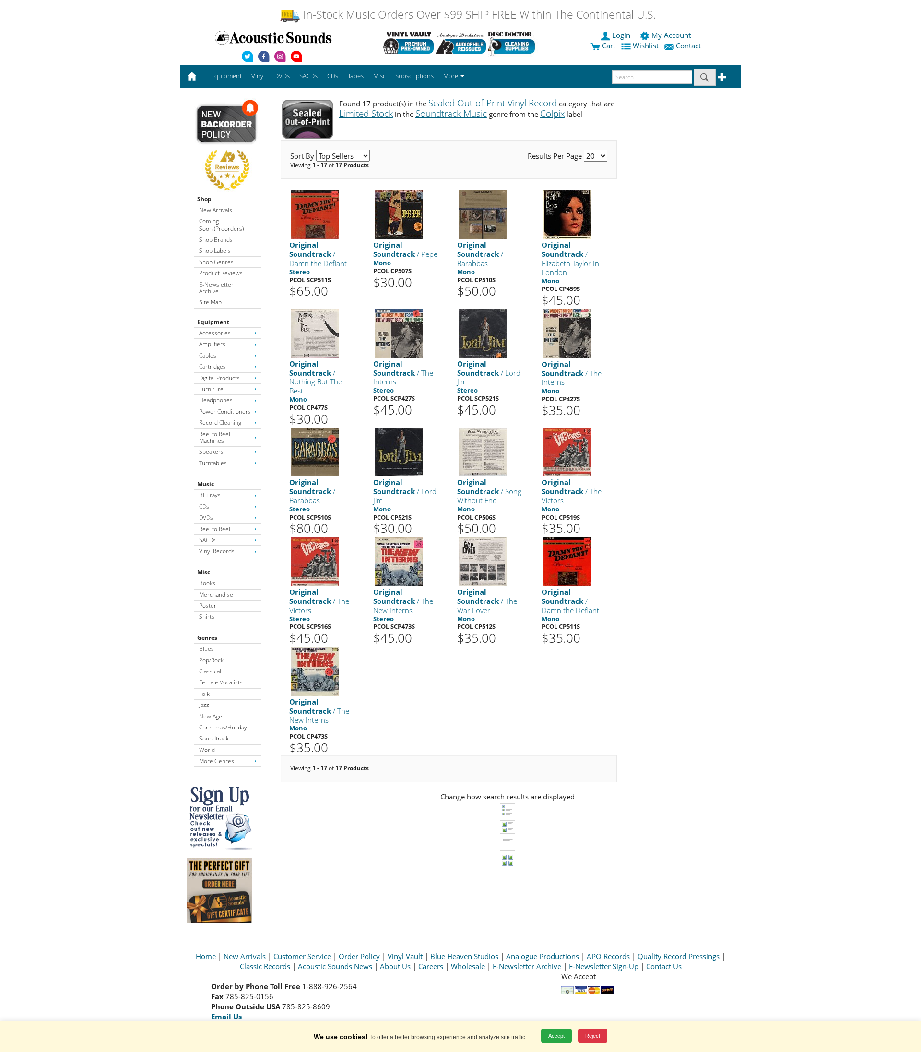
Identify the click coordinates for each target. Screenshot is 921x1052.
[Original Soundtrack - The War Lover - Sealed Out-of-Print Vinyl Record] (483, 561)
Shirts (206, 617)
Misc (203, 572)
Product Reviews (221, 273)
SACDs (207, 540)
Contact (688, 45)
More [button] (451, 75)
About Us (395, 966)
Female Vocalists (221, 682)
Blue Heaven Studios (464, 956)
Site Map (210, 302)
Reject (592, 1036)
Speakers (211, 452)
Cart (607, 45)
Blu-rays (210, 495)
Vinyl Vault (405, 956)
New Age (210, 716)
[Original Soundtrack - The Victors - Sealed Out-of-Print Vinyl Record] (567, 452)
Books (207, 583)
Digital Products (219, 378)
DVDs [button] (282, 75)
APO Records (608, 956)
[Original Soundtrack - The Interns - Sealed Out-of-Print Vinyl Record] (399, 333)
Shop (204, 199)
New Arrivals (215, 210)
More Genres (216, 761)
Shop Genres (216, 262)
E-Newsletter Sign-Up (603, 966)
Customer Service (302, 956)
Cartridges (212, 366)
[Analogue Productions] (461, 42)
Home (206, 956)
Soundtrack (214, 738)
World (207, 750)
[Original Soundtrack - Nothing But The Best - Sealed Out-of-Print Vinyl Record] (315, 333)
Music (205, 484)
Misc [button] (379, 75)
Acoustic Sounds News (335, 966)
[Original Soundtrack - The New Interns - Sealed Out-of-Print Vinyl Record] (399, 561)
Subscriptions (414, 75)
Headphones (216, 400)
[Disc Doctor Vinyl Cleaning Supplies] (513, 42)
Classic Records (265, 966)
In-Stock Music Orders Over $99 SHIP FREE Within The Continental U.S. (478, 14)
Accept (556, 1036)
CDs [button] (332, 75)
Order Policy (359, 956)
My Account (671, 35)
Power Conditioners (225, 411)
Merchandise (216, 594)
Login (621, 35)
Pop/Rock (211, 660)
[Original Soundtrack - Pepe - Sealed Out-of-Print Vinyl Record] (399, 214)
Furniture (211, 389)
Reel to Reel (214, 529)
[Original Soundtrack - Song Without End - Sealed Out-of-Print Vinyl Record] (483, 452)
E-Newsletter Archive (216, 287)
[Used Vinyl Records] (408, 42)
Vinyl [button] (258, 75)
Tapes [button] (356, 75)
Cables (207, 355)
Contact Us (664, 966)
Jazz (204, 705)
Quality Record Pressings (679, 956)
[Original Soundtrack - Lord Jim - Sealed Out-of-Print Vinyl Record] (483, 333)
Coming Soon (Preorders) (221, 224)
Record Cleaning (220, 422)
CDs (204, 506)
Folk (204, 694)
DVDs (206, 517)
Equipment (213, 322)
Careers (430, 966)
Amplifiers (212, 344)
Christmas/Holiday (223, 727)
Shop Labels (215, 250)
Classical (210, 671)
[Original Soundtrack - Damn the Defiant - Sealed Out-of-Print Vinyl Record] (315, 214)
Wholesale (468, 966)
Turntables (213, 463)
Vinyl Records (217, 551)
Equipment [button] (226, 75)
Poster (207, 605)
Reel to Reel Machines (214, 437)
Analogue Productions (542, 956)
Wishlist (646, 45)
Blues (206, 649)
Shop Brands (216, 239)
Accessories (215, 333)
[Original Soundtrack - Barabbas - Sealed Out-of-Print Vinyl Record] (483, 214)
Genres (207, 638)
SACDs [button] (308, 75)
